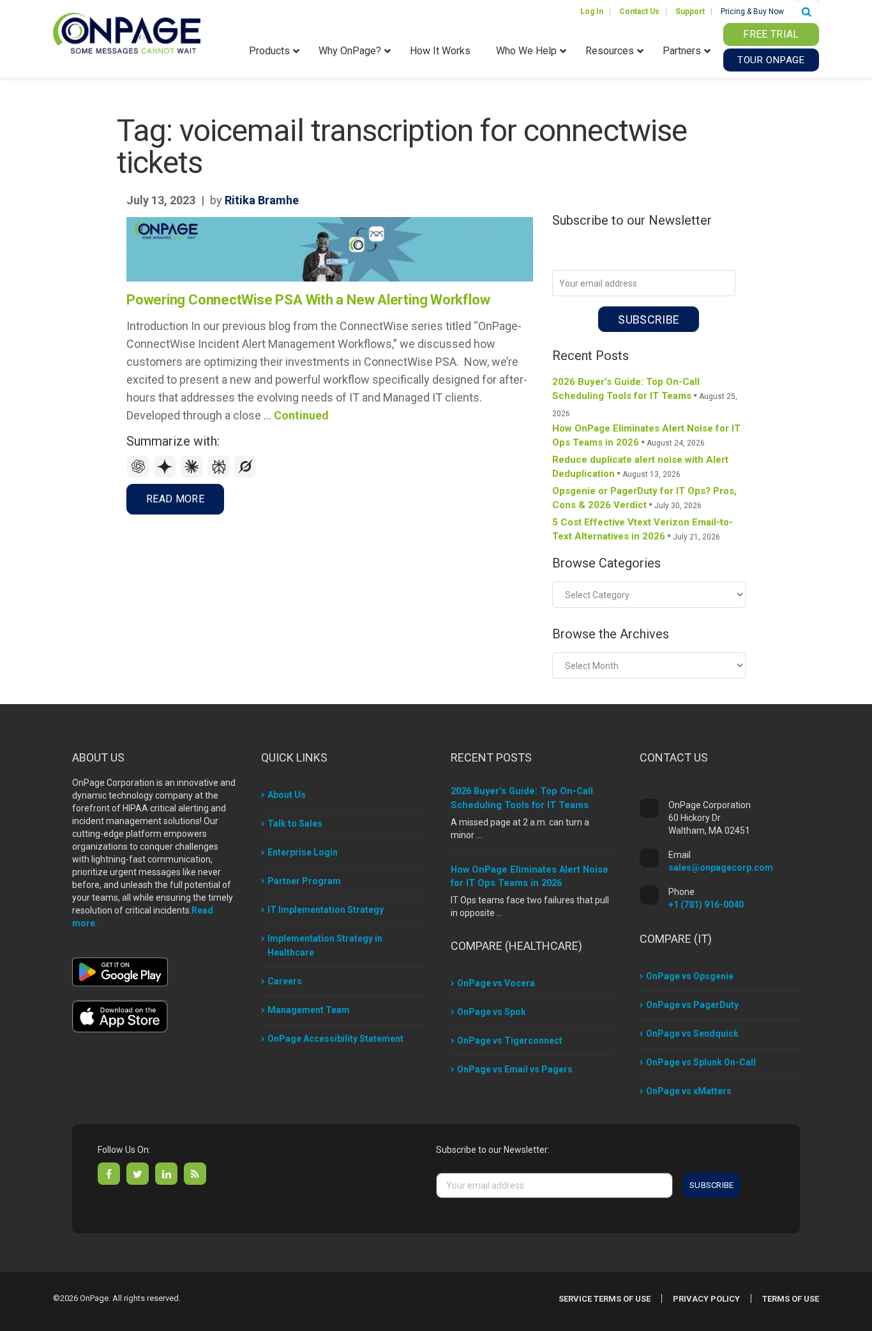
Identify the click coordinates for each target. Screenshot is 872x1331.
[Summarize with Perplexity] (220, 474)
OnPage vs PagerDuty (692, 1005)
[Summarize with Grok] (246, 474)
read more (175, 499)
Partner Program (304, 881)
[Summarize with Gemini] (166, 474)
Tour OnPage (770, 60)
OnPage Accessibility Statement (335, 1039)
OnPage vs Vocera (496, 983)
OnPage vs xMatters (689, 1091)
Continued (301, 415)
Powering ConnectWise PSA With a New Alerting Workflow (308, 300)
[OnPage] (126, 32)
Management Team (308, 1010)
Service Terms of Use (604, 1299)
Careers (284, 981)
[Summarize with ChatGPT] (139, 474)
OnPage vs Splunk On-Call (701, 1062)
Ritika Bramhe (262, 200)
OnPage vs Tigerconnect (509, 1040)
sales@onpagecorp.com (720, 867)
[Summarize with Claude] (193, 474)
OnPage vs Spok (491, 1012)
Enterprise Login (302, 852)
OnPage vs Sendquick (692, 1033)
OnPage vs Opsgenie (689, 976)
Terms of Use (790, 1299)
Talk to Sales (294, 823)
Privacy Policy (706, 1299)
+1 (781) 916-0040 (706, 904)
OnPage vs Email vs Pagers (515, 1069)
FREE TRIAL (771, 34)
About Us (286, 795)
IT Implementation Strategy (325, 910)
